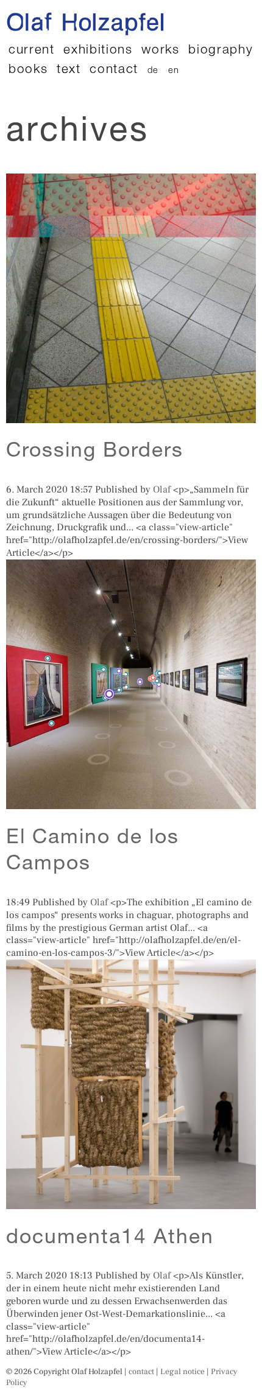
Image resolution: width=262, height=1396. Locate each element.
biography (220, 50)
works (160, 50)
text (69, 70)
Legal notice (182, 1371)
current (32, 50)
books (28, 70)
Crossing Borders (94, 452)
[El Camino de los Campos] (131, 802)
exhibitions (97, 50)
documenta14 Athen (110, 1239)
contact (114, 70)
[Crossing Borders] (131, 416)
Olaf (162, 489)
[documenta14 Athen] (131, 1202)
